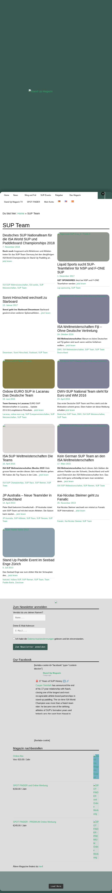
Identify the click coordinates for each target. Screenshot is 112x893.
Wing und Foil (30, 195)
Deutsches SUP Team (66, 414)
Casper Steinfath (43, 685)
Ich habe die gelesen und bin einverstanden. (49, 639)
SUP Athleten (19, 518)
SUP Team (22, 288)
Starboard (33, 353)
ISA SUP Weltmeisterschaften (15, 285)
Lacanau (6, 414)
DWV (59, 350)
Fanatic (60, 521)
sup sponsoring (63, 288)
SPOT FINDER (33, 202)
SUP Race (29, 483)
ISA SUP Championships (13, 483)
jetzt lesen (7, 261)
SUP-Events (46, 195)
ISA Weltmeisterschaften (73, 350)
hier (40, 866)
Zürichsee (19, 583)
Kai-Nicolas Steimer (73, 521)
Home (6, 195)
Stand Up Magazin (52, 673)
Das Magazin (75, 195)
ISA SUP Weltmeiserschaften (69, 486)
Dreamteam (7, 353)
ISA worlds (33, 285)
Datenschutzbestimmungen (41, 639)
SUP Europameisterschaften (37, 414)
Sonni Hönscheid (21, 353)
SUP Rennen (40, 483)
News (15, 195)
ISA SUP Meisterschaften (93, 414)
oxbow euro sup (17, 414)
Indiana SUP (16, 580)
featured (6, 580)
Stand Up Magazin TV (13, 202)
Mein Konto (49, 202)
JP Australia (8, 518)
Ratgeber (59, 195)
